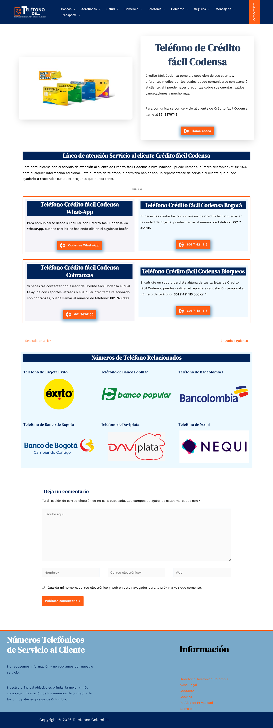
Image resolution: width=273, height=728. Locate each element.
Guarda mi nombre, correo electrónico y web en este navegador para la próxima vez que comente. (125, 587)
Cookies (186, 697)
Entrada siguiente (236, 341)
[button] (73, 9)
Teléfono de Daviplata (120, 424)
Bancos (66, 9)
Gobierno (177, 9)
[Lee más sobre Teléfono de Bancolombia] (214, 394)
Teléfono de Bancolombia (200, 372)
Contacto (187, 691)
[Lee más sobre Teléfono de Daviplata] (136, 446)
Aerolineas (89, 9)
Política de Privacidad (196, 703)
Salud (111, 9)
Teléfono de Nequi (194, 424)
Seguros (200, 9)
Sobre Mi (186, 709)
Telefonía (154, 9)
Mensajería (223, 9)
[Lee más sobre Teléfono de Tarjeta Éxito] (59, 394)
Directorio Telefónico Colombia (204, 679)
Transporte (69, 15)
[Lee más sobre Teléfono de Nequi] (214, 446)
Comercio (131, 9)
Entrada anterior (36, 341)
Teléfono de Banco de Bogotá (48, 424)
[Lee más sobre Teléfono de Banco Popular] (136, 394)
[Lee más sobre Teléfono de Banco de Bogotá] (59, 446)
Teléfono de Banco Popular (124, 372)
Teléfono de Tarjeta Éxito (45, 372)
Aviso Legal (188, 685)
